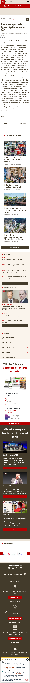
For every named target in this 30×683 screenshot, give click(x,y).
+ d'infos (15, 468)
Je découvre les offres (15, 423)
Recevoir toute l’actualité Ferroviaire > (17, 5)
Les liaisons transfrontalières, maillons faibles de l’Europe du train (13, 237)
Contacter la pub (15, 597)
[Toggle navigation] (28, 2)
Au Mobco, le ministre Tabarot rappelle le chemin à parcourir (14, 160)
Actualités (3, 18)
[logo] (15, 554)
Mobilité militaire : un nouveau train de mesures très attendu (15, 210)
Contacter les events (15, 638)
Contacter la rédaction (15, 618)
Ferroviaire (9, 18)
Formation (8, 342)
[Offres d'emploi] (27, 338)
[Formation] (27, 342)
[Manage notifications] (26, 680)
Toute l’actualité (15, 283)
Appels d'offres (10, 347)
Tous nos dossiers (15, 247)
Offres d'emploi (10, 337)
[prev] (1, 553)
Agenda (8, 352)
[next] (28, 553)
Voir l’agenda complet (15, 325)
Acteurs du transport (11, 357)
